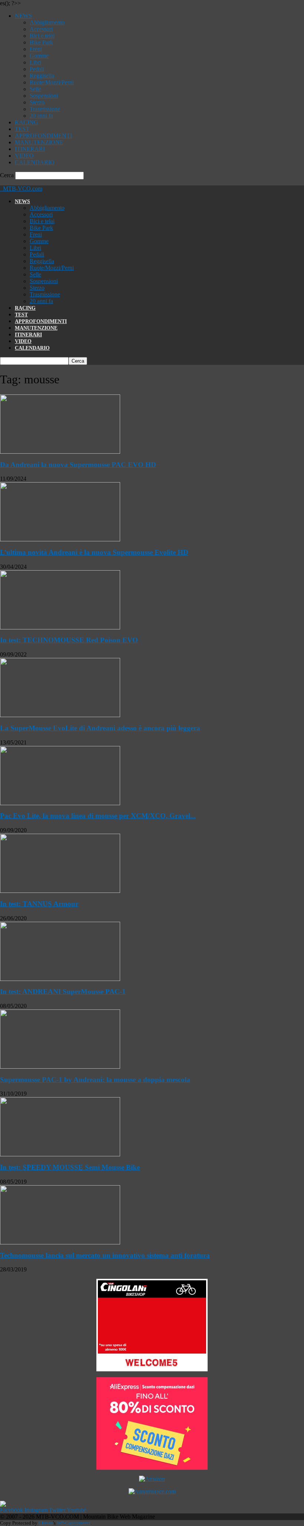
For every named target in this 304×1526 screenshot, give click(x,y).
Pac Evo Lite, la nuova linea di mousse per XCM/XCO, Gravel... (98, 816)
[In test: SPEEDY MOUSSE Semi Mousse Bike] (60, 1154)
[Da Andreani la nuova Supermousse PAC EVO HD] (60, 451)
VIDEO (24, 155)
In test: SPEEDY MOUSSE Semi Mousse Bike (70, 1167)
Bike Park (41, 42)
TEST (22, 129)
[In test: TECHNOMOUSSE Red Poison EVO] (60, 627)
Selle (35, 89)
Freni (36, 49)
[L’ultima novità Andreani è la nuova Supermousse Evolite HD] (60, 539)
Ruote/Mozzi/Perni (52, 82)
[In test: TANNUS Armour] (60, 891)
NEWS (23, 16)
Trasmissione (45, 109)
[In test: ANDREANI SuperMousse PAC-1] (60, 979)
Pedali (37, 69)
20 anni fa (41, 115)
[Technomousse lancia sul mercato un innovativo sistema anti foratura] (60, 1242)
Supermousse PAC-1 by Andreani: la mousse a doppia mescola (95, 1079)
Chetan (46, 1523)
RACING (26, 122)
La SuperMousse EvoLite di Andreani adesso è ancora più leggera (100, 728)
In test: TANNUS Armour (39, 904)
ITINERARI (30, 149)
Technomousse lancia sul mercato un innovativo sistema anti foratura (105, 1255)
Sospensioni (44, 96)
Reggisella (42, 76)
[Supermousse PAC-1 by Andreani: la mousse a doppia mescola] (60, 1066)
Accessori (41, 29)
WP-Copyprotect (73, 1523)
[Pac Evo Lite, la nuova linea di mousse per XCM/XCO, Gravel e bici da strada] (60, 803)
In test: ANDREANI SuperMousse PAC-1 (63, 991)
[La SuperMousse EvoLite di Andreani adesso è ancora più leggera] (60, 715)
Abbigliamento (47, 22)
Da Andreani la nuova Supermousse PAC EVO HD (78, 464)
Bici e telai (42, 36)
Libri (35, 62)
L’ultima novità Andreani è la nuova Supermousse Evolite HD (94, 552)
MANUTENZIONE (39, 142)
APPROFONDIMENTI (43, 135)
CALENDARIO (34, 162)
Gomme (39, 56)
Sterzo (37, 102)
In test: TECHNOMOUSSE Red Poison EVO (69, 640)
